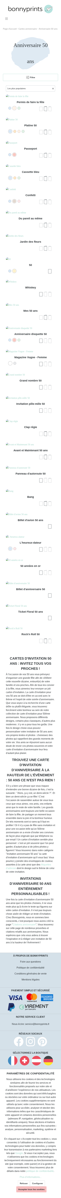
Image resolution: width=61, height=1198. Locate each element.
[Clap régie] (30, 421)
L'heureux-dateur (30, 542)
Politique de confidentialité (30, 967)
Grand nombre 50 (31, 380)
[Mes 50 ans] (30, 305)
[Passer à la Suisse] (24, 1061)
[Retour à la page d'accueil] (30, 9)
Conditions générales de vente (31, 973)
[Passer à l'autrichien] (36, 1061)
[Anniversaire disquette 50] (30, 328)
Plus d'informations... (30, 1177)
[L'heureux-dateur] (30, 537)
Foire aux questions (30, 961)
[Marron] (14, 201)
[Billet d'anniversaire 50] (30, 583)
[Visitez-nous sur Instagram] (30, 1042)
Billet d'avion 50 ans (30, 520)
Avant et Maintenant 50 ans (30, 450)
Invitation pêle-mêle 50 (30, 403)
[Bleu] (9, 108)
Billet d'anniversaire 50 (30, 589)
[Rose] (14, 108)
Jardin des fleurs (30, 241)
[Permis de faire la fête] (30, 96)
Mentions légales (31, 979)
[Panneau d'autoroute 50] (30, 468)
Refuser (24, 1183)
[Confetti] (30, 189)
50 (30, 265)
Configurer (37, 1183)
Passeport (30, 148)
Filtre (32, 77)
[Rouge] (14, 155)
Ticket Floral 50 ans (30, 611)
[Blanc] (10, 363)
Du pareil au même (30, 218)
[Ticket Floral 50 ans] (30, 606)
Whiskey (30, 287)
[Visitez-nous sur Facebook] (18, 1042)
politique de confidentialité (40, 1171)
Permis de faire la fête (30, 102)
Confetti (30, 195)
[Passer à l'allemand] (48, 1061)
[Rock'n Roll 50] (30, 628)
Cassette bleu (30, 171)
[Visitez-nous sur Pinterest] (42, 1042)
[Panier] (56, 17)
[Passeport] (30, 143)
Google (19, 1153)
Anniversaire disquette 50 (30, 334)
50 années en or (30, 565)
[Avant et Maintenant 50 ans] (30, 444)
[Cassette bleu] (30, 166)
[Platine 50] (30, 119)
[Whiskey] (30, 282)
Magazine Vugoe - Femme (30, 357)
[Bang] (30, 491)
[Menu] (7, 19)
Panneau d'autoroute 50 (31, 473)
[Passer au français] (12, 1061)
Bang (30, 496)
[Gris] (14, 363)
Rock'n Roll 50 (30, 634)
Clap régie (30, 427)
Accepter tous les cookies (31, 1189)
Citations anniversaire (24, 924)
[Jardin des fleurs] (30, 236)
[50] (30, 259)
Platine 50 (30, 125)
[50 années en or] (30, 560)
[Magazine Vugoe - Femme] (30, 351)
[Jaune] (14, 271)
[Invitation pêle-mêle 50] (30, 398)
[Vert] (18, 108)
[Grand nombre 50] (30, 375)
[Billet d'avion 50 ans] (30, 514)
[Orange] (14, 131)
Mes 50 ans (30, 310)
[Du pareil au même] (30, 212)
